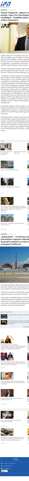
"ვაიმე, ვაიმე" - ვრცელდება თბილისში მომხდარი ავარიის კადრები (12, 224)
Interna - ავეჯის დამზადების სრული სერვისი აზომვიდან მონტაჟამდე (11, 421)
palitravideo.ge (4, 212)
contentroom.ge (4, 426)
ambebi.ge (3, 350)
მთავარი (15, 458)
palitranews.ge (4, 404)
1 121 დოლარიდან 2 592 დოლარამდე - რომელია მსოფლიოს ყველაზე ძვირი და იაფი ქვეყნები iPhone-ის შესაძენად (13, 382)
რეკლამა (16, 460)
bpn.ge (2, 387)
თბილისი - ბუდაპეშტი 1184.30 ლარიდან (10, 186)
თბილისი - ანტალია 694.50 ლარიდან (9, 169)
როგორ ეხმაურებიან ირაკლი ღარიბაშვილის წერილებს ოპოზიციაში (11, 399)
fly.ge (2, 175)
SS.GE (2, 140)
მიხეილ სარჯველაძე (7, 61)
